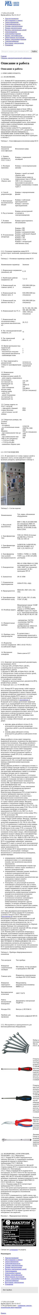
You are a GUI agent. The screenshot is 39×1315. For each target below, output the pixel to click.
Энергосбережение (12, 22)
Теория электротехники (13, 28)
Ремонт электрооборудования (15, 39)
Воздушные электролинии (14, 43)
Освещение (9, 45)
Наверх (3, 1313)
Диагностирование (12, 18)
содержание (13, 1250)
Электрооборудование (13, 34)
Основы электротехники (14, 26)
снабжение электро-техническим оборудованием (16, 1306)
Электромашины (11, 32)
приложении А (24, 700)
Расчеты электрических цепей (15, 30)
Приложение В (6, 916)
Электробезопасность (12, 24)
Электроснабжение (12, 41)
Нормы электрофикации (13, 35)
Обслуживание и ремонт (14, 20)
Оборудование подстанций (14, 37)
